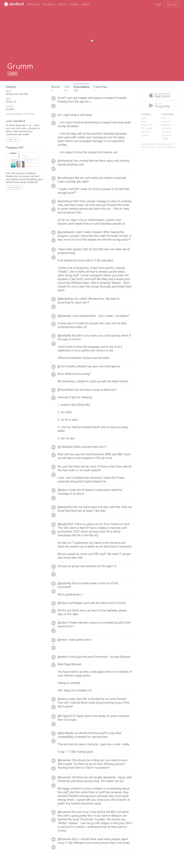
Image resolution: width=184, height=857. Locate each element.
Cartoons (166, 128)
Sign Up (172, 4)
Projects (165, 121)
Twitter (164, 138)
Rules (164, 118)
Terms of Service (166, 147)
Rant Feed (33, 4)
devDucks (146, 131)
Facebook (166, 135)
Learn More (14, 187)
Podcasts (166, 131)
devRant (145, 144)
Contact (145, 135)
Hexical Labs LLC (166, 144)
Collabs (74, 4)
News (144, 121)
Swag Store (147, 125)
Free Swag (146, 128)
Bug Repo (166, 125)
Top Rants (49, 4)
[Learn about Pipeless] (24, 160)
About (144, 118)
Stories (62, 4)
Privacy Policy (148, 147)
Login (158, 4)
